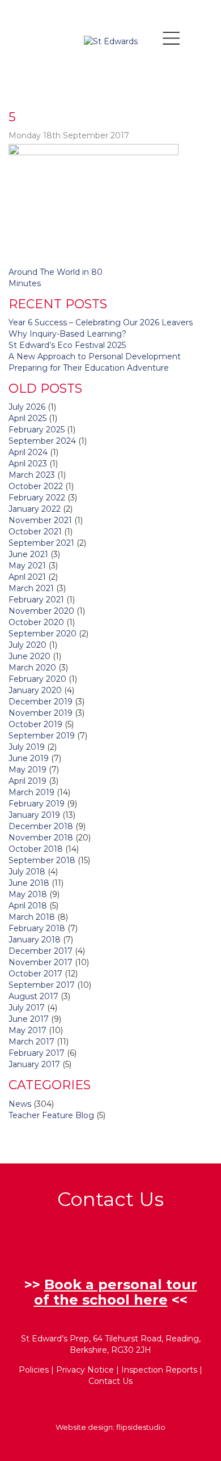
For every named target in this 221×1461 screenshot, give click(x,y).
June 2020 (29, 656)
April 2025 (27, 418)
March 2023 (31, 475)
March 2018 (31, 917)
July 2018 (26, 872)
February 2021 (36, 599)
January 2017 (34, 1064)
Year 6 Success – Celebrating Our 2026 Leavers (100, 322)
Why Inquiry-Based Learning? (67, 334)
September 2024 (42, 441)
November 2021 (40, 520)
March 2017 (31, 1042)
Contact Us (110, 1381)
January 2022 (34, 509)
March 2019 (31, 792)
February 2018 (36, 928)
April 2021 (27, 577)
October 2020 (36, 622)
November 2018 (40, 838)
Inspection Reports (159, 1370)
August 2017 (33, 996)
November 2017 (40, 962)
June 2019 (28, 758)
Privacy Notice (85, 1370)
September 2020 (42, 633)
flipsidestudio (140, 1427)
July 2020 (27, 645)
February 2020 (37, 679)
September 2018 (41, 860)
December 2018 (40, 826)
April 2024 (28, 452)
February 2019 (36, 804)
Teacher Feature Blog (51, 1115)
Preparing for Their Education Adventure (88, 368)
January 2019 (34, 815)
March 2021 (31, 588)
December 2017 (40, 951)
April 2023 (27, 463)
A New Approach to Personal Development (94, 356)
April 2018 (27, 906)
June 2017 (28, 1019)
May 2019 (27, 770)
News (19, 1104)
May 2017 (27, 1030)
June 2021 (28, 554)
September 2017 (41, 985)
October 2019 (35, 724)
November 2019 (40, 713)
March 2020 (32, 667)
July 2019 (26, 747)
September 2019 (41, 735)
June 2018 (28, 883)
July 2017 (26, 1008)
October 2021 (35, 531)
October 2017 (35, 974)
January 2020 (35, 690)
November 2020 (41, 611)
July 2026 (26, 407)
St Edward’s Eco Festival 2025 (67, 345)
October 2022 (35, 486)
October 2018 (35, 849)
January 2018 (34, 940)
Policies (34, 1370)
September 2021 (41, 543)
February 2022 (36, 497)
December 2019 (40, 701)
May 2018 (27, 894)
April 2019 (27, 781)
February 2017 (36, 1053)
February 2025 (36, 429)
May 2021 (27, 565)
